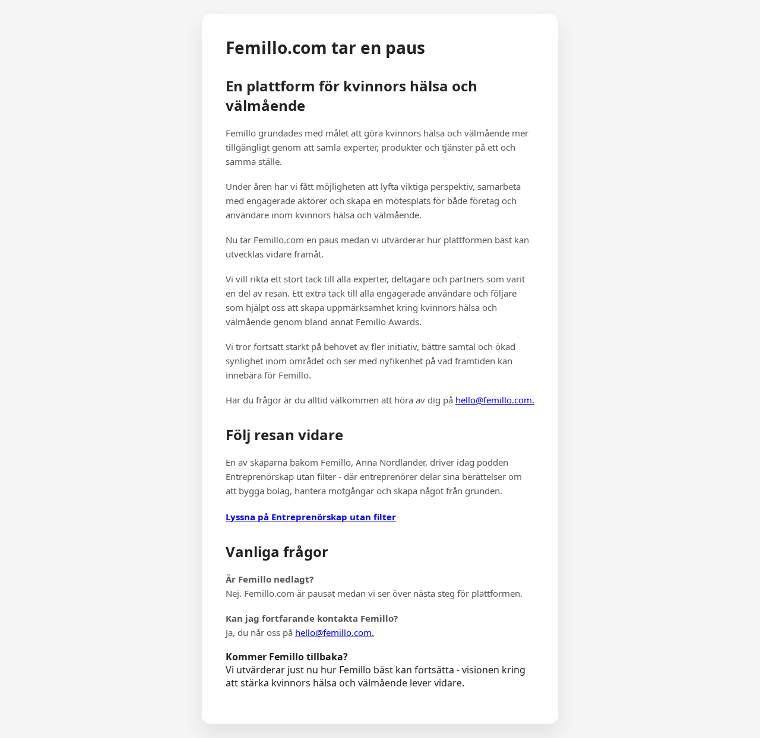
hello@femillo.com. (494, 400)
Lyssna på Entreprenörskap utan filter (311, 517)
